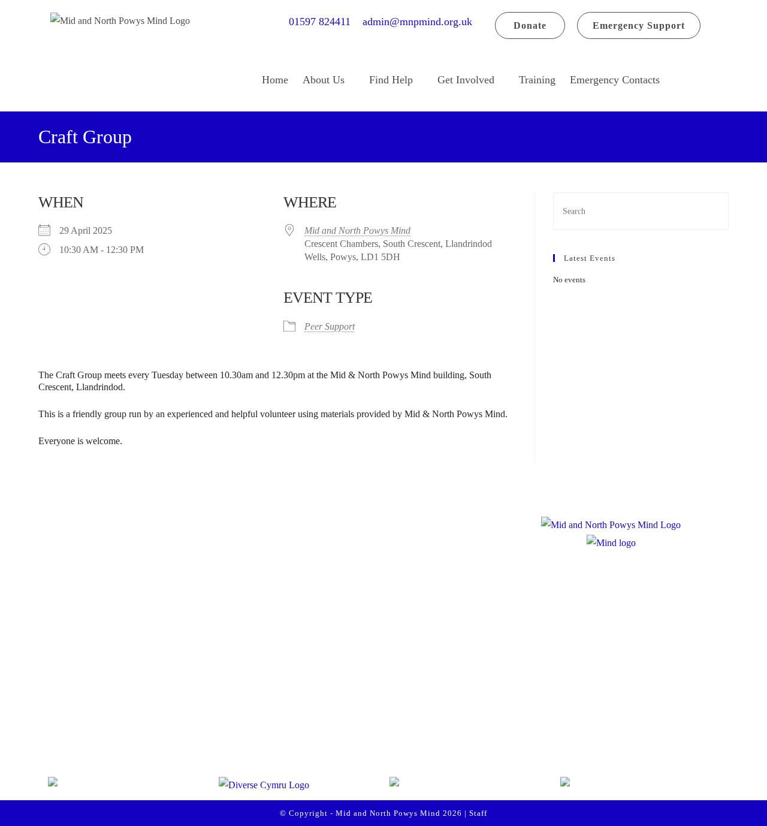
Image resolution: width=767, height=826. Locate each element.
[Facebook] (69, 731)
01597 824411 (324, 22)
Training (537, 80)
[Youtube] (161, 731)
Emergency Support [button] (639, 25)
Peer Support (329, 326)
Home (275, 80)
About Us (324, 80)
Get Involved (465, 80)
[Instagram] (115, 731)
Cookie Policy (306, 733)
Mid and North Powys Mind (357, 230)
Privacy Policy (307, 707)
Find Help (391, 80)
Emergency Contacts (615, 80)
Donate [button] (530, 25)
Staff (478, 813)
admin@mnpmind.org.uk (417, 22)
